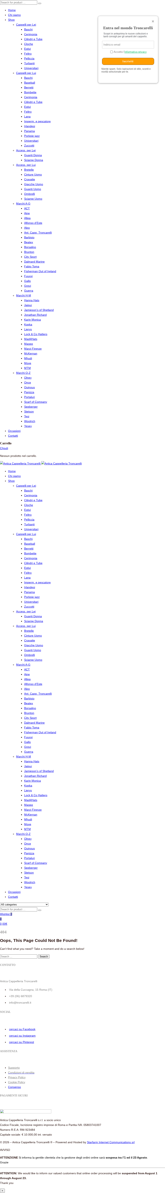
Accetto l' (130, 51)
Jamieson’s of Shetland (39, 310)
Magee (28, 343)
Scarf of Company (35, 401)
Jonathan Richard (35, 314)
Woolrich (29, 421)
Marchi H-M (23, 295)
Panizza (29, 392)
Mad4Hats (30, 339)
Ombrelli (29, 193)
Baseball (29, 82)
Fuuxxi (28, 276)
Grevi (27, 285)
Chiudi (4, 448)
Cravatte (29, 179)
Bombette (30, 92)
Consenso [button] (14, 1087)
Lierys (28, 329)
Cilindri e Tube (33, 39)
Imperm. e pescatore (37, 121)
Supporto (14, 1067)
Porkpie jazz (32, 135)
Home (12, 10)
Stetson (29, 411)
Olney (28, 377)
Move (27, 363)
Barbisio (29, 237)
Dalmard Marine (34, 261)
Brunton (29, 252)
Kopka (28, 324)
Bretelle (29, 169)
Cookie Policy (16, 1082)
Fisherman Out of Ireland (40, 271)
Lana (27, 116)
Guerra (28, 290)
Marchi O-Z (23, 372)
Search (44, 956)
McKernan (30, 353)
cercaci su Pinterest (21, 1042)
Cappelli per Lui (26, 73)
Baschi (28, 29)
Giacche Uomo (33, 184)
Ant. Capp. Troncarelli (38, 232)
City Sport (30, 256)
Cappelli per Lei (26, 24)
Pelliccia (29, 58)
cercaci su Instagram (22, 1035)
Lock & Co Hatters (35, 334)
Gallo (27, 281)
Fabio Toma (31, 266)
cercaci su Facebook (22, 1029)
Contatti (13, 435)
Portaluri (29, 397)
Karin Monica (32, 319)
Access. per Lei (26, 150)
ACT (27, 208)
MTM (27, 368)
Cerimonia (30, 34)
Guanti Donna (33, 155)
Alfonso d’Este (33, 222)
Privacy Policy (17, 1077)
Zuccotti (29, 145)
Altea (27, 218)
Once (27, 382)
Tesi (26, 416)
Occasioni (14, 430)
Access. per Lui (26, 164)
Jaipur (28, 305)
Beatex (28, 242)
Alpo (27, 227)
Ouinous (29, 387)
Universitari (31, 68)
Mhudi (28, 358)
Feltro (28, 53)
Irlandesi (29, 126)
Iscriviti (128, 61)
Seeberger (31, 406)
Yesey (28, 426)
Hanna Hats (31, 300)
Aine (27, 213)
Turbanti (29, 63)
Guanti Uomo (32, 189)
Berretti (28, 87)
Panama (29, 131)
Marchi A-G (23, 203)
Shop (11, 19)
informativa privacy (136, 51)
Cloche (28, 44)
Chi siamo (14, 15)
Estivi (27, 48)
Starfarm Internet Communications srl (111, 1142)
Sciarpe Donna (33, 160)
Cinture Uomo (33, 174)
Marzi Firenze (33, 348)
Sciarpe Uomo (33, 198)
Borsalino (30, 247)
